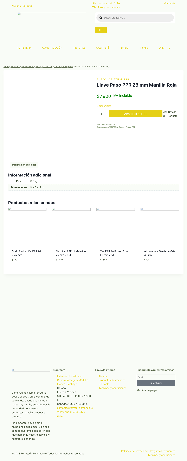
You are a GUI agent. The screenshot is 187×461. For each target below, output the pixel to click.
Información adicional (24, 164)
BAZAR (125, 47)
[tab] (24, 165)
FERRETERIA (24, 47)
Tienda (144, 47)
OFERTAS (164, 47)
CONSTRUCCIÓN (52, 47)
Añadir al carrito (135, 114)
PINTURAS (79, 47)
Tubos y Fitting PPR (113, 79)
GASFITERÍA (103, 47)
